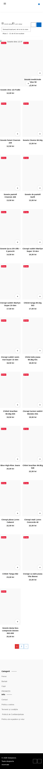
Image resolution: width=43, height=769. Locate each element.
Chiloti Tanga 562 (10, 574)
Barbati (4, 681)
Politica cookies (8, 705)
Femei (4, 676)
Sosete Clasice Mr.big (33, 140)
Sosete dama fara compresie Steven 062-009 (10, 630)
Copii (4, 686)
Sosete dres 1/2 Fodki (10, 90)
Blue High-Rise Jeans (10, 465)
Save (4, 43)
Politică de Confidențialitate (13, 714)
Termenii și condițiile (10, 709)
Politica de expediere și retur (13, 719)
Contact (5, 700)
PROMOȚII (6, 691)
